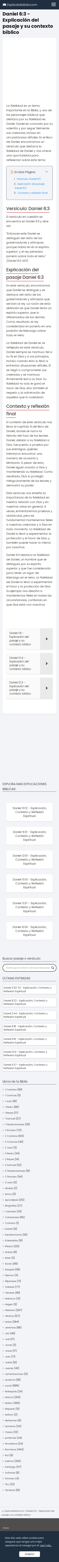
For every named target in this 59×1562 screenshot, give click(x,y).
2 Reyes (9, 1159)
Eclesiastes (11, 1240)
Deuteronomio (13, 1234)
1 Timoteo (10, 1130)
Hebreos (10, 1310)
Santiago (10, 1466)
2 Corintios (11, 1136)
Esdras (9, 1252)
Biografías (11, 1205)
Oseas (9, 1432)
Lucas (8, 1385)
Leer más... (46, 1545)
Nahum (9, 1414)
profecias (10, 1437)
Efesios (9, 1246)
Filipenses (10, 1281)
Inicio (6, 1528)
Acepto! (29, 1554)
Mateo (9, 1403)
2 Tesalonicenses (15, 1170)
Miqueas (10, 1408)
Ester (8, 1258)
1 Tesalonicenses (14, 1124)
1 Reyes (9, 1112)
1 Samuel (10, 1118)
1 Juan (8, 1101)
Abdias (9, 1188)
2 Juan (9, 1147)
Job (7, 1333)
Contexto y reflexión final (32, 193)
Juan (8, 1356)
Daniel (8, 1228)
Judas (8, 1362)
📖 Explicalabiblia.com (20, 5)
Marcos (9, 1397)
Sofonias (10, 1472)
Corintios (10, 1223)
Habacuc (10, 1298)
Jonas (8, 1345)
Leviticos (10, 1379)
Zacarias (10, 1490)
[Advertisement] (29, 67)
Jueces (9, 1368)
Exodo (8, 1263)
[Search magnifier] (53, 968)
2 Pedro (9, 1153)
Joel (7, 1339)
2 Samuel (10, 1165)
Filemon (9, 1275)
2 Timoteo (11, 1176)
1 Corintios (11, 1089)
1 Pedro (9, 1107)
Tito (7, 1484)
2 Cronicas (11, 1141)
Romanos (10, 1449)
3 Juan (9, 1182)
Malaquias (11, 1391)
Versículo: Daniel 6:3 (29, 179)
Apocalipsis (11, 1199)
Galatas (9, 1287)
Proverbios (11, 1443)
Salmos (9, 1461)
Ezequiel (9, 1269)
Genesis (9, 1292)
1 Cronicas (11, 1095)
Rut (7, 1455)
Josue (8, 1350)
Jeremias (10, 1327)
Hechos (9, 1316)
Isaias (8, 1321)
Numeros (10, 1426)
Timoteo (10, 1478)
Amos (8, 1194)
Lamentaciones (14, 1374)
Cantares (10, 1211)
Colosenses (12, 1217)
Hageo (9, 1304)
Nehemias (11, 1420)
